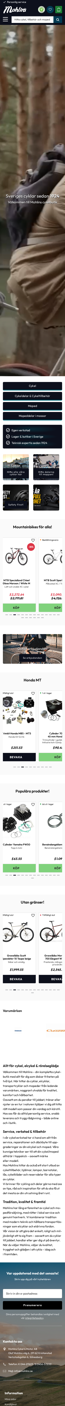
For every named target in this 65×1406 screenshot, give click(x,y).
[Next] (56, 575)
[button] (5, 19)
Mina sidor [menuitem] (10, 1399)
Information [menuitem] (14, 1393)
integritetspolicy (34, 1318)
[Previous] (9, 575)
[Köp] (22, 757)
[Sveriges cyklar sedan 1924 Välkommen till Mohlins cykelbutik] (32, 375)
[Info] (22, 607)
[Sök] (57, 19)
